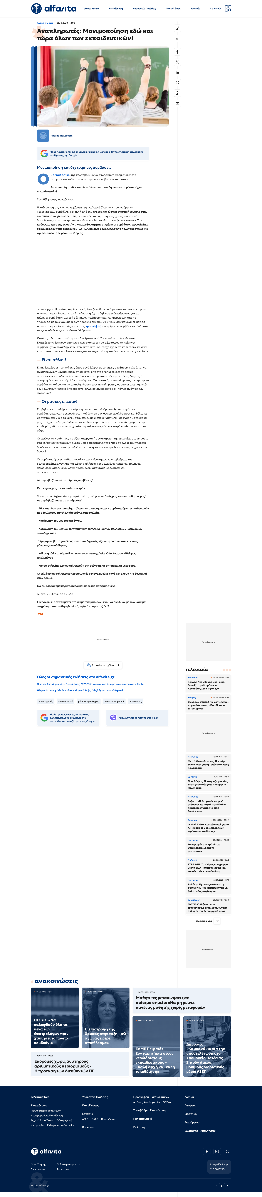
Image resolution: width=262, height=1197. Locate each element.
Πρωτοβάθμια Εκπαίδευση (46, 1110)
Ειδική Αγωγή (64, 1120)
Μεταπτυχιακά (142, 1118)
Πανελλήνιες (173, 8)
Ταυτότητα (63, 1169)
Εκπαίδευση (116, 8)
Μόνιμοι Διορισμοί (114, 701)
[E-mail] (177, 103)
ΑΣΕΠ (85, 1119)
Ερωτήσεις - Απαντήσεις (200, 1131)
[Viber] (177, 82)
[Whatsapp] (177, 93)
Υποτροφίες (37, 1125)
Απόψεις (190, 1105)
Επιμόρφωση (193, 1122)
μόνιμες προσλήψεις (88, 701)
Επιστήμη (191, 1114)
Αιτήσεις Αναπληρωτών (146, 1102)
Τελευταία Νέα (90, 8)
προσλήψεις (93, 326)
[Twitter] (177, 62)
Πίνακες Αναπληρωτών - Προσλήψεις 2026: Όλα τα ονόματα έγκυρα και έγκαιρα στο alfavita (90, 684)
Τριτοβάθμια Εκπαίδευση (149, 1110)
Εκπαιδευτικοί (65, 701)
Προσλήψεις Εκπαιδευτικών (151, 1097)
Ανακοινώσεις (45, 22)
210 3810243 (217, 1169)
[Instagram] (217, 1151)
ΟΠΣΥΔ (167, 1102)
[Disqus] (105, 775)
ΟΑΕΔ (94, 1119)
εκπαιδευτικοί (62, 175)
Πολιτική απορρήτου (68, 1164)
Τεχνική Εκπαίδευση (42, 1120)
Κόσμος (189, 1097)
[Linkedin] (177, 72)
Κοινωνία (215, 8)
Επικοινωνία (38, 1169)
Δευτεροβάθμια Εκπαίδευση (47, 1115)
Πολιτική (139, 1127)
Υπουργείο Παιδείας (144, 8)
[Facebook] (177, 51)
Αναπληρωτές (46, 701)
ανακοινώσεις (56, 981)
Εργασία (195, 8)
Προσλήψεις (108, 1119)
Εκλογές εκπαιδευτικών (60, 1125)
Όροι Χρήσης (38, 1164)
